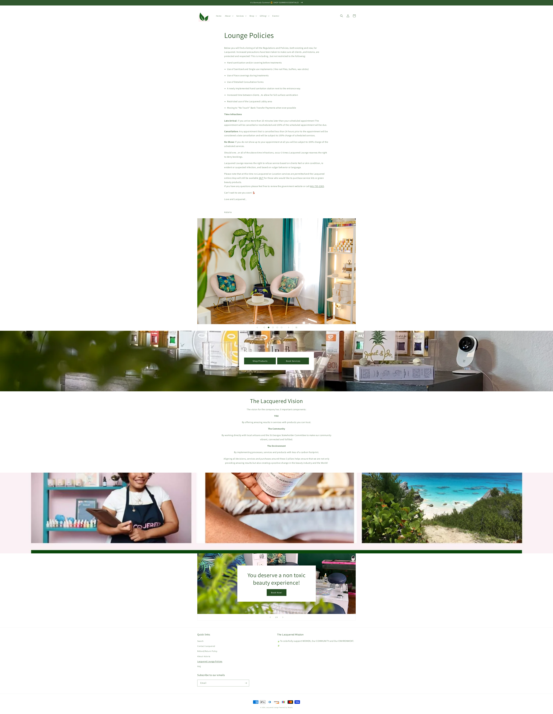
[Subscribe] (246, 683)
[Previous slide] (257, 327)
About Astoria (203, 656)
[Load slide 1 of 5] (264, 327)
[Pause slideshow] (296, 327)
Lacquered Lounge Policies (209, 661)
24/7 (261, 178)
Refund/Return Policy (207, 651)
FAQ (199, 666)
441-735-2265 (317, 186)
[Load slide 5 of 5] (281, 327)
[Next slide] (288, 327)
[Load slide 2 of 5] (268, 327)
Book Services (293, 361)
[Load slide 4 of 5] (277, 327)
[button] (229, 16)
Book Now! (276, 592)
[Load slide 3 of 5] (273, 327)
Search (200, 641)
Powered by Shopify (286, 707)
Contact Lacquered (206, 646)
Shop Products (260, 361)
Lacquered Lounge (272, 707)
